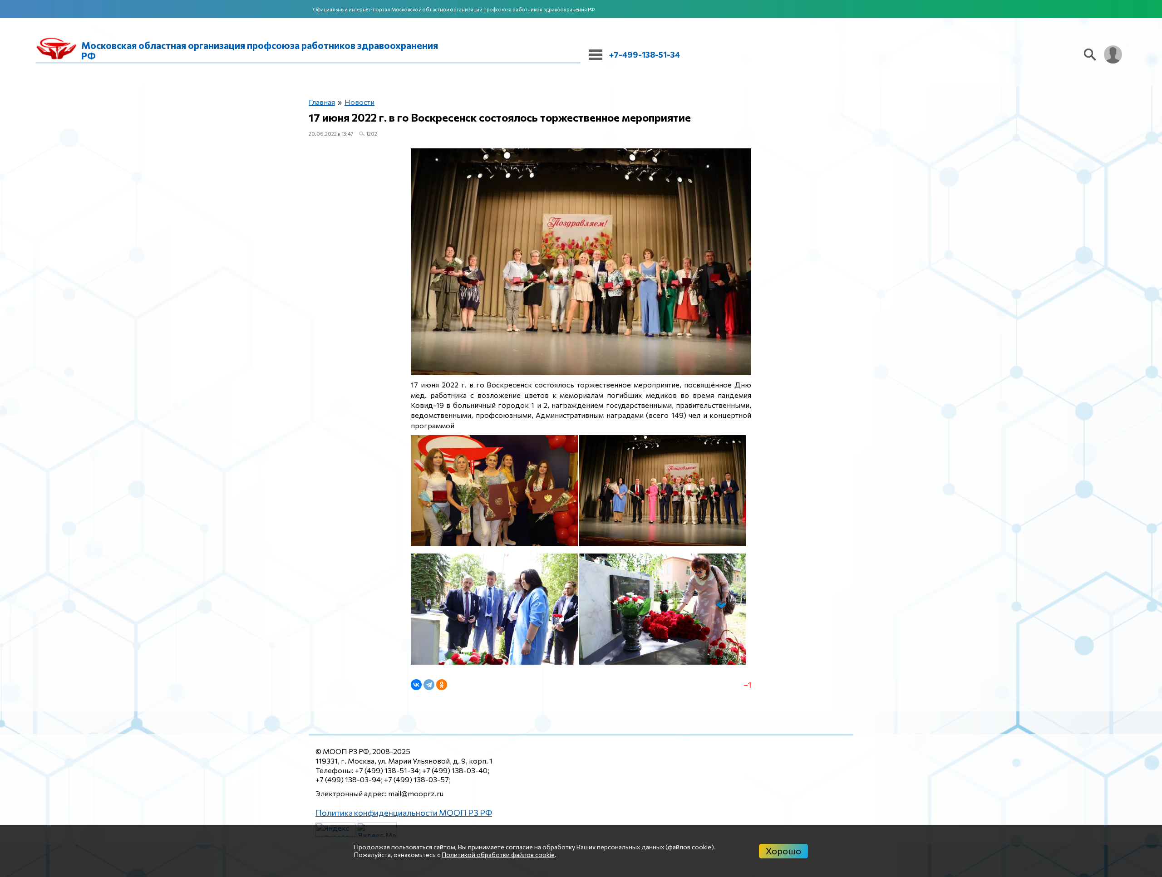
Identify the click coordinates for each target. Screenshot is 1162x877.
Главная (320, 102)
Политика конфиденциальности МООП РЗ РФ (394, 812)
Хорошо (783, 850)
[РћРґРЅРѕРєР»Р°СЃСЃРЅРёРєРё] (441, 684)
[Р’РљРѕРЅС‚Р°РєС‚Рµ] (416, 684)
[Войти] (1113, 54)
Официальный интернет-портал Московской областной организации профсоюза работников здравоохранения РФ (454, 9)
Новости (354, 102)
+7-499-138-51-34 (644, 54)
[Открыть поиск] (1090, 54)
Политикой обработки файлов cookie (498, 854)
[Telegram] (428, 684)
